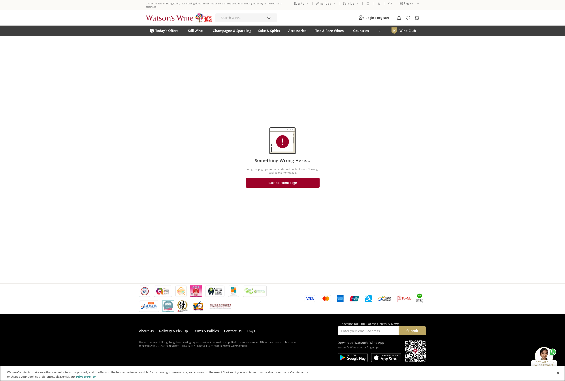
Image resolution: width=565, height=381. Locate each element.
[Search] (269, 18)
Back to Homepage (282, 183)
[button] (374, 17)
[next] (379, 31)
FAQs (251, 331)
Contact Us (232, 331)
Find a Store (379, 4)
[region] (282, 373)
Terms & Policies (206, 331)
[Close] (558, 373)
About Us (146, 331)
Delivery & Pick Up (173, 331)
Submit (412, 330)
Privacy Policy (86, 376)
